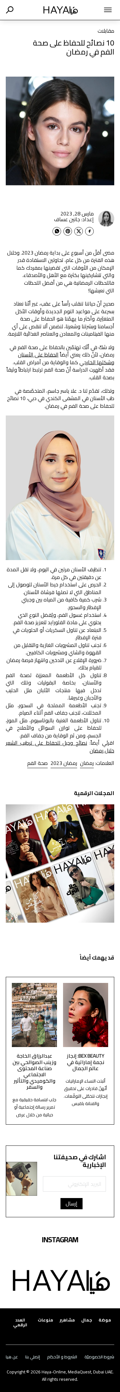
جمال (86, 1320)
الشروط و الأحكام (62, 1356)
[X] (79, 231)
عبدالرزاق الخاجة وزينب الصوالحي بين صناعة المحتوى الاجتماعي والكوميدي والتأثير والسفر (34, 1071)
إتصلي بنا (32, 1356)
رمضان (87, 763)
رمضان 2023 (64, 763)
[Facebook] (89, 231)
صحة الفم (37, 763)
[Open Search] (9, 10)
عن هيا (12, 1356)
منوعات (45, 1320)
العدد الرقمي (20, 1322)
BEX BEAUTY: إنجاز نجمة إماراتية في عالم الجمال (85, 1062)
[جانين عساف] (106, 219)
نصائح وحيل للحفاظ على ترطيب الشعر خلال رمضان (60, 746)
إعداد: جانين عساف (74, 219)
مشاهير (67, 1320)
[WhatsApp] (57, 231)
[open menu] (102, 10)
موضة (105, 1320)
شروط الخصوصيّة (99, 1356)
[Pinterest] (68, 231)
